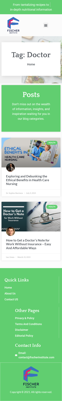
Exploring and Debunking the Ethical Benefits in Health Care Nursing (27, 180)
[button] (45, 25)
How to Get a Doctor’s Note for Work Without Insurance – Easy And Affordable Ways (28, 244)
